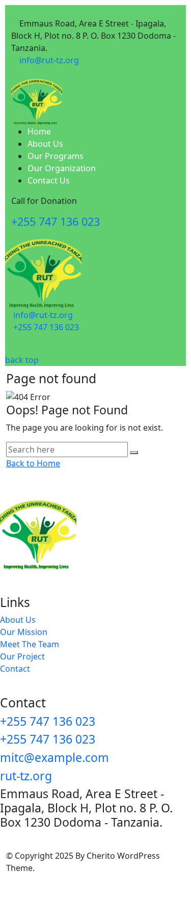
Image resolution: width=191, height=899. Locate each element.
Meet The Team (29, 644)
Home (39, 131)
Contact (15, 668)
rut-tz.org (26, 776)
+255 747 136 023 (55, 221)
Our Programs (56, 156)
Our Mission (23, 632)
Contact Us (49, 180)
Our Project (22, 656)
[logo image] (43, 269)
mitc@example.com (54, 757)
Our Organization (62, 168)
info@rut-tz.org (49, 60)
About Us (45, 143)
